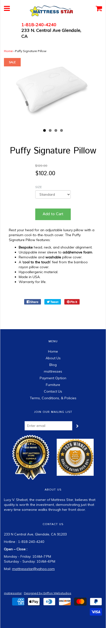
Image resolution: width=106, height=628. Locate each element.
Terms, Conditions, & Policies (53, 398)
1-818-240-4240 (38, 24)
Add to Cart (53, 214)
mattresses (53, 371)
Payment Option (53, 378)
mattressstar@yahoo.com (33, 569)
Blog (53, 364)
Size (38, 187)
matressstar (13, 593)
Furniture (53, 384)
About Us (53, 358)
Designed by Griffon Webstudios (47, 593)
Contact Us (53, 391)
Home (8, 51)
